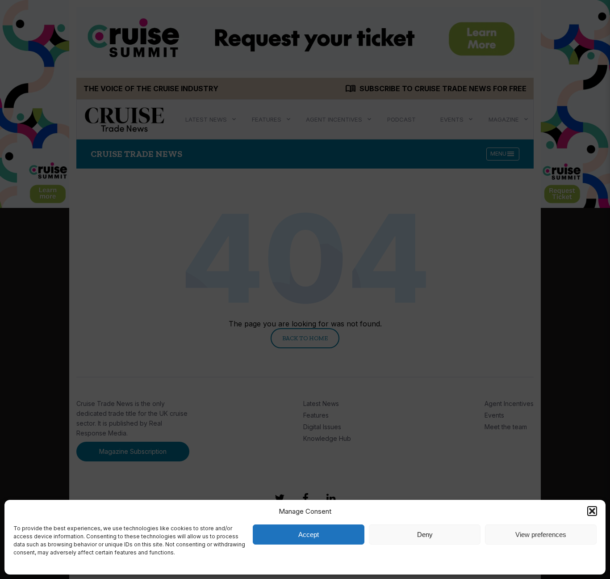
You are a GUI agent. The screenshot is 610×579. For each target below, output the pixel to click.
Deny (425, 534)
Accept (308, 534)
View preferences (540, 534)
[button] (592, 511)
